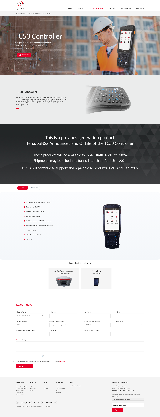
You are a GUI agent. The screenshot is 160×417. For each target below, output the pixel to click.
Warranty (58, 393)
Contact (58, 386)
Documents (32, 388)
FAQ (31, 386)
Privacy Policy (62, 361)
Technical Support (61, 388)
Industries (112, 8)
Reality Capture (20, 390)
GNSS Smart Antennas (63, 271)
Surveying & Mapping (21, 386)
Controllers (37, 13)
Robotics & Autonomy (21, 395)
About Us (81, 8)
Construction (19, 393)
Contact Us (140, 8)
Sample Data (33, 390)
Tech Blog (45, 388)
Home (70, 8)
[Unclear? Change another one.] (43, 356)
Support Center (126, 8)
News (44, 386)
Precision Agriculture (21, 388)
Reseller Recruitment (75, 386)
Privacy (58, 390)
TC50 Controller (46, 13)
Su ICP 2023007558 (46, 406)
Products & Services (96, 8)
